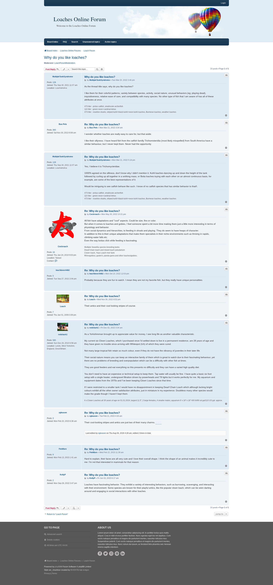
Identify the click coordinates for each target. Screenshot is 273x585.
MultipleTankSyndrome (62, 77)
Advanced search (54, 534)
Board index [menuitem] (52, 42)
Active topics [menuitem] (111, 42)
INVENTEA (75, 570)
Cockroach (63, 246)
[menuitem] (47, 573)
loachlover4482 (63, 270)
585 (54, 340)
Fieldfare (63, 449)
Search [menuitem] (74, 42)
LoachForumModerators (65, 63)
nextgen (85, 570)
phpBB (58, 567)
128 (54, 82)
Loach (63, 306)
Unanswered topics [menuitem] (91, 42)
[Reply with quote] (226, 75)
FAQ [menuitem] (65, 42)
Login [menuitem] (223, 3)
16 (54, 252)
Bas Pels (63, 124)
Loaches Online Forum (80, 19)
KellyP (63, 475)
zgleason (63, 412)
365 (54, 130)
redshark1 (62, 334)
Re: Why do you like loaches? (102, 124)
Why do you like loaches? (65, 57)
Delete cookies (53, 540)
